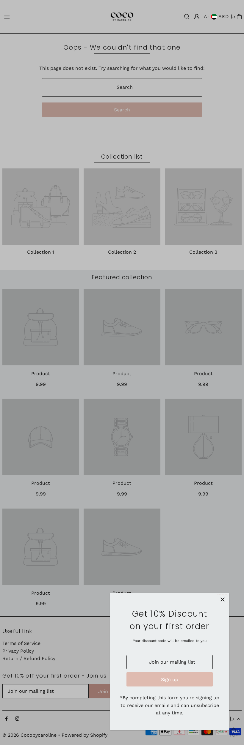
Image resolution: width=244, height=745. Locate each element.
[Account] (196, 16)
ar (207, 16)
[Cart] (239, 16)
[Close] (222, 599)
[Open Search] (187, 16)
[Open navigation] (51, 16)
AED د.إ (226, 16)
